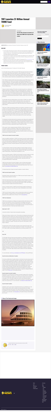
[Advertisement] (25, 10)
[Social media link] (10, 344)
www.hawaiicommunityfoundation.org (11, 166)
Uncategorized (44, 400)
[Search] (49, 2)
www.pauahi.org (24, 194)
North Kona (44, 393)
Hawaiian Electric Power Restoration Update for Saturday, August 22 (43, 65)
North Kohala (44, 392)
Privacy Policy (35, 386)
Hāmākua (44, 387)
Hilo (43, 388)
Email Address (39, 35)
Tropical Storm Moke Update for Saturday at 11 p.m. (42, 53)
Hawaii (43, 386)
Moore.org (10, 270)
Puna (43, 394)
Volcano (44, 398)
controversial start (30, 59)
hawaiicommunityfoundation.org (26, 280)
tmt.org (12, 252)
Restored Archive (44, 399)
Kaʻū (43, 389)
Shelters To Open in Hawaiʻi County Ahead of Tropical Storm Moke (42, 103)
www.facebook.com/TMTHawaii (19, 252)
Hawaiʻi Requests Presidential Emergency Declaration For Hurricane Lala (43, 90)
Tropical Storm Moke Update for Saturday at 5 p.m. (42, 77)
